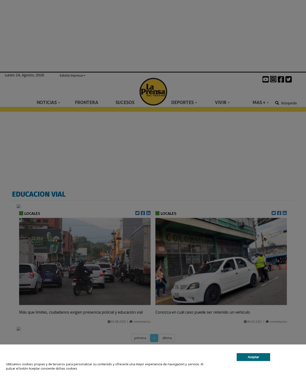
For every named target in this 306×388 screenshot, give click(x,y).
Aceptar (253, 357)
